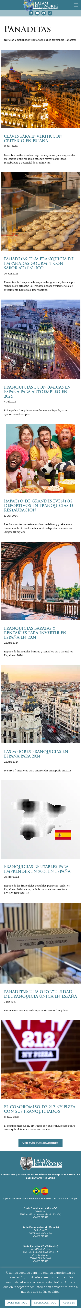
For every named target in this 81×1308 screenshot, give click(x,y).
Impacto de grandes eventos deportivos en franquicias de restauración (39, 506)
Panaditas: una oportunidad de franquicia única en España (40, 994)
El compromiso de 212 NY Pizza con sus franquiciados (39, 1109)
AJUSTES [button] (69, 1302)
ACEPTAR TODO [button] (17, 1302)
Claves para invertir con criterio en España (33, 138)
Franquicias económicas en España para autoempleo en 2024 (37, 392)
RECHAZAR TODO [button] (45, 1302)
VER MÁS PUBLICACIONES (40, 1143)
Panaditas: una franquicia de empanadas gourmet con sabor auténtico (39, 264)
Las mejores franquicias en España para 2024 (36, 754)
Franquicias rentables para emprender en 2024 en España (37, 869)
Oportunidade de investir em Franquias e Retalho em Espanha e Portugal (40, 1198)
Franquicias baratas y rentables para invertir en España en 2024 (35, 633)
